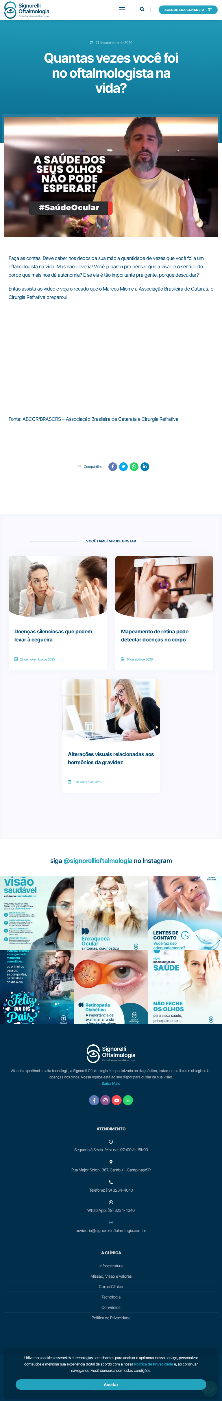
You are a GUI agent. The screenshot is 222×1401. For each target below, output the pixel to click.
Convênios (111, 1307)
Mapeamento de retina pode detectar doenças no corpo (154, 635)
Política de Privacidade (111, 1317)
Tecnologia (111, 1296)
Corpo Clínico (111, 1286)
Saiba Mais (111, 1083)
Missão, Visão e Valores (111, 1276)
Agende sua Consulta (184, 10)
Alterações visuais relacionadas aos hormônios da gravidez (111, 758)
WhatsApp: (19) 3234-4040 (111, 1210)
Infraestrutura (111, 1265)
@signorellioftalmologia (98, 860)
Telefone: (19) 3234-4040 (111, 1190)
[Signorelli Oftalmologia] (26, 10)
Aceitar (111, 1384)
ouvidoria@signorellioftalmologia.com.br (111, 1230)
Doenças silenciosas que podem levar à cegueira (53, 635)
